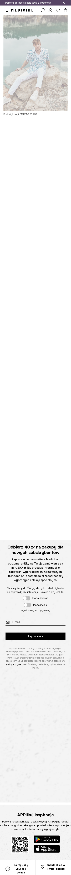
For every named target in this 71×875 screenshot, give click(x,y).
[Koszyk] (65, 10)
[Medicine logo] (22, 10)
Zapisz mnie (35, 636)
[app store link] (47, 849)
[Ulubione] (58, 10)
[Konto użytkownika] (50, 10)
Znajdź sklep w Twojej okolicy (56, 866)
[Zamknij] (64, 3)
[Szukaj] (43, 10)
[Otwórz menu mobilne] (7, 10)
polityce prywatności (16, 664)
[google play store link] (47, 839)
